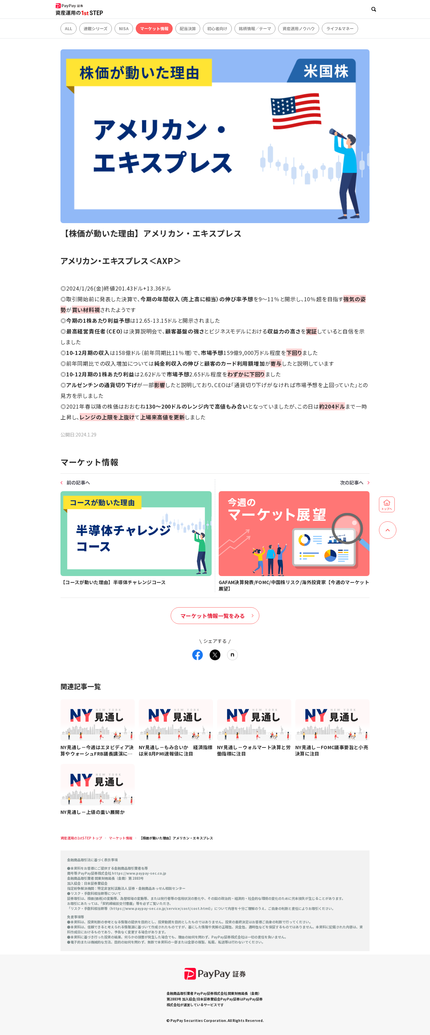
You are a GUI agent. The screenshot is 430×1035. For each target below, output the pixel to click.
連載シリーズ (96, 28)
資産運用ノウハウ (299, 28)
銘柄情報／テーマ (255, 28)
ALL (68, 28)
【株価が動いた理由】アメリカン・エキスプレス (176, 837)
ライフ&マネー (340, 28)
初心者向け (217, 28)
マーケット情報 (154, 28)
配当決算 (188, 28)
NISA (124, 28)
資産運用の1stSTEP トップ (81, 837)
